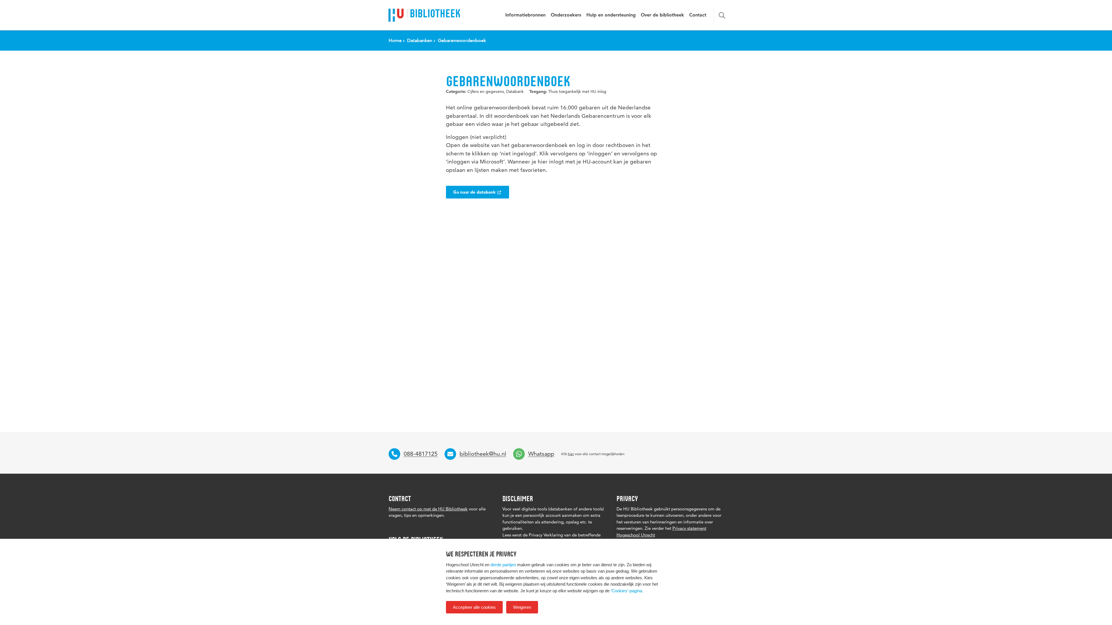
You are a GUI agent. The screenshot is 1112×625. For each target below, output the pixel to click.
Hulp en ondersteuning (611, 15)
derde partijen (503, 564)
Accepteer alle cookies (474, 607)
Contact (697, 15)
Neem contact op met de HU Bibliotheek (428, 509)
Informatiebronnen (525, 15)
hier (571, 454)
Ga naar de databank (475, 192)
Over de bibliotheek (662, 15)
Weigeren (522, 607)
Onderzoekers (566, 15)
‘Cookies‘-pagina (626, 590)
